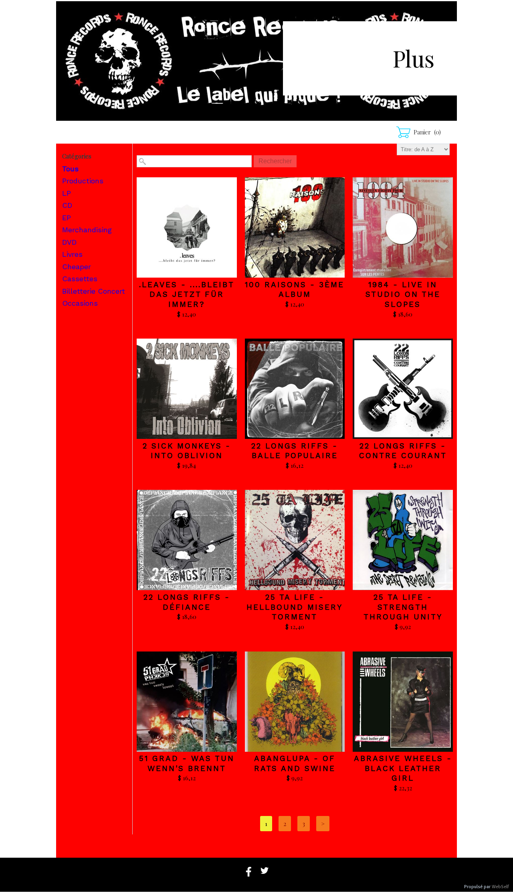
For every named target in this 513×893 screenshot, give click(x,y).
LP (66, 193)
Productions (82, 181)
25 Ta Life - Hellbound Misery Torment (294, 607)
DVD (69, 242)
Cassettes (79, 278)
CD (67, 205)
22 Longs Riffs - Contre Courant (403, 451)
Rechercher (275, 161)
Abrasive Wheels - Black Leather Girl (403, 768)
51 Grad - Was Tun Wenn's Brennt (186, 763)
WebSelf (500, 887)
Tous (70, 168)
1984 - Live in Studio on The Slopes (403, 294)
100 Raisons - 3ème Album (294, 289)
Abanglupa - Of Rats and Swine (294, 763)
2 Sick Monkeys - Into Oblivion (187, 451)
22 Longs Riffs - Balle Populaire (294, 451)
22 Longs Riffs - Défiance (186, 602)
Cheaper (76, 266)
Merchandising (87, 229)
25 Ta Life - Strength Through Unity (403, 607)
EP (66, 217)
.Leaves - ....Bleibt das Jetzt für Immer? (186, 294)
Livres (72, 254)
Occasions (80, 303)
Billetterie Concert (93, 291)
